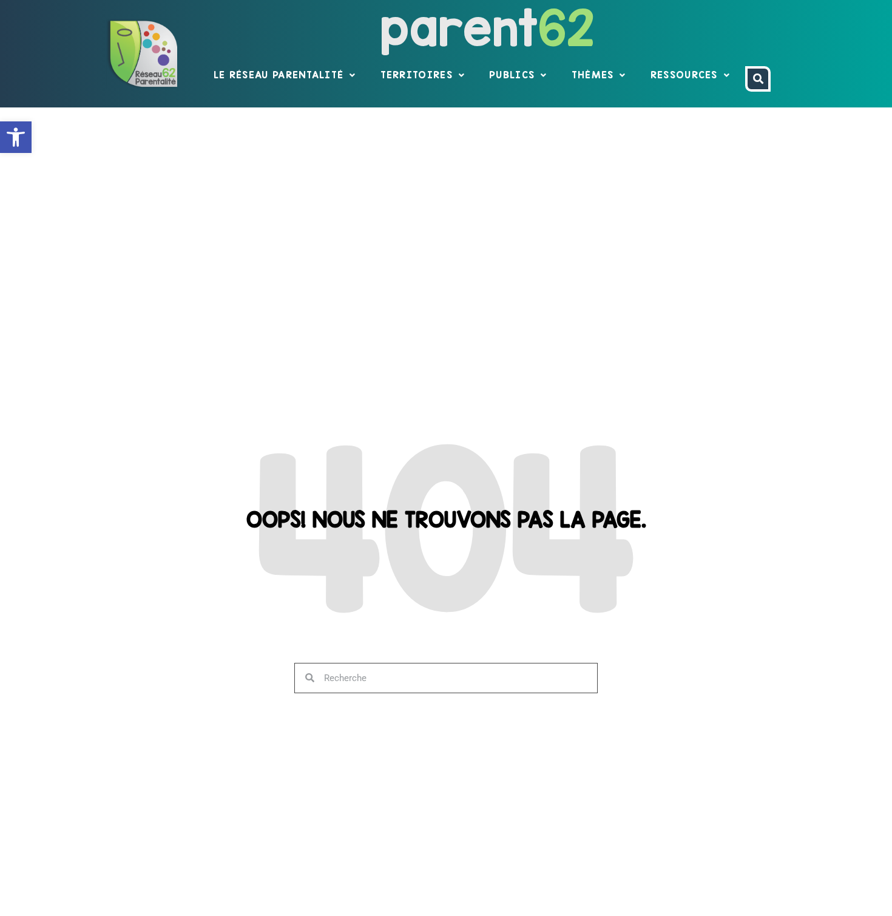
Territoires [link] (416, 74)
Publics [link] (512, 74)
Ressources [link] (684, 74)
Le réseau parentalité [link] (278, 74)
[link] (16, 137)
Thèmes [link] (593, 74)
